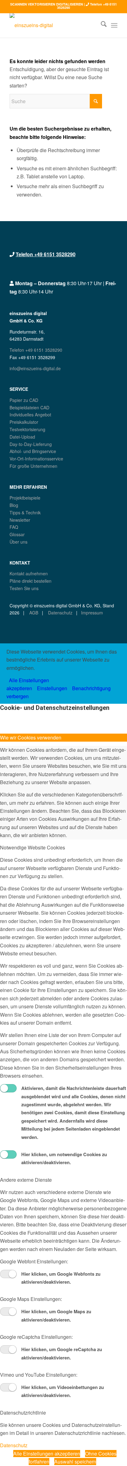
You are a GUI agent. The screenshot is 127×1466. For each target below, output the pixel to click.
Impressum (92, 612)
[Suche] (101, 25)
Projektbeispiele (25, 498)
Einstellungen (52, 688)
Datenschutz (59, 612)
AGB (33, 612)
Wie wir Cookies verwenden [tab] (30, 737)
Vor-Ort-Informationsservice (36, 459)
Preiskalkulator (24, 422)
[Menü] (114, 25)
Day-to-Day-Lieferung (31, 444)
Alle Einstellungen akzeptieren (46, 1453)
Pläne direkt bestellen (30, 581)
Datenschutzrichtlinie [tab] (23, 1412)
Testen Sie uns (24, 588)
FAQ (14, 527)
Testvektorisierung (27, 429)
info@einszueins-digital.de (35, 368)
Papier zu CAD (24, 400)
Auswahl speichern (75, 1461)
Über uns (18, 542)
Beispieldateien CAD (29, 407)
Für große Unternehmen (33, 466)
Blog (14, 505)
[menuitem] (101, 25)
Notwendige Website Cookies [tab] (32, 847)
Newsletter (20, 520)
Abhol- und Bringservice (33, 451)
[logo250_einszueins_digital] (53, 25)
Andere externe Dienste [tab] (26, 1179)
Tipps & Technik (25, 512)
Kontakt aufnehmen (29, 573)
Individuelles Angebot (30, 414)
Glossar (17, 534)
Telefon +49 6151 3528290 (46, 254)
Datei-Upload (22, 437)
